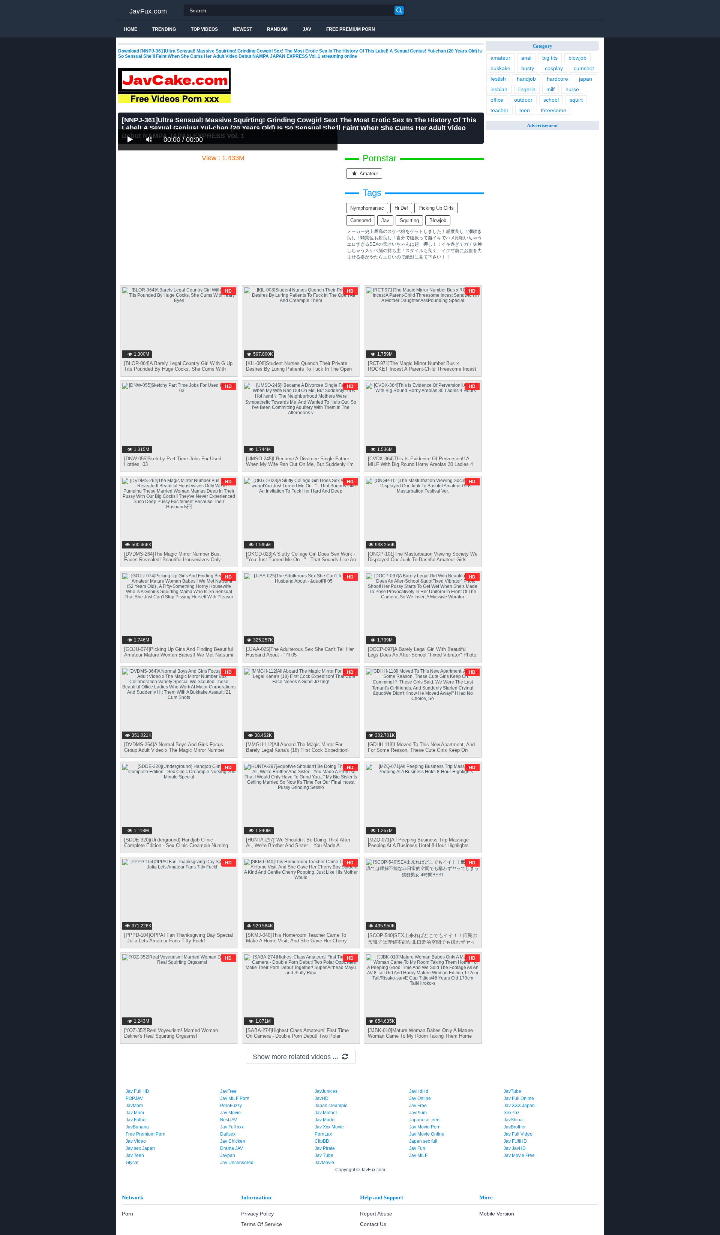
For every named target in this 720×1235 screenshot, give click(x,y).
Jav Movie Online (426, 1134)
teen (524, 110)
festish (498, 79)
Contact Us (373, 1224)
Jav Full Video (518, 1134)
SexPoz (511, 1112)
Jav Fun (417, 1148)
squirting (409, 220)
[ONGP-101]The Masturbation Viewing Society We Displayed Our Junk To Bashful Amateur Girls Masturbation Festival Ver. (422, 559)
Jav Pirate (325, 1148)
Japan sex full (423, 1141)
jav (385, 220)
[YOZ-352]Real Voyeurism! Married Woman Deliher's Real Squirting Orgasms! (171, 1033)
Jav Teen (135, 1155)
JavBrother (515, 1127)
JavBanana (137, 1127)
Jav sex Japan (140, 1148)
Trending (164, 29)
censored (360, 220)
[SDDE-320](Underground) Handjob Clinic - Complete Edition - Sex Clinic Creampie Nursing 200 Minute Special (176, 845)
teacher (499, 110)
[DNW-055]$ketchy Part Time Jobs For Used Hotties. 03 (172, 461)
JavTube (512, 1091)
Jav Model (325, 1119)
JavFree (228, 1091)
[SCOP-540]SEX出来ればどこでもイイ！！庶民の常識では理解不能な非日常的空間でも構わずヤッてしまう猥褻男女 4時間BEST (422, 942)
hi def (401, 208)
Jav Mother (326, 1112)
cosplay (554, 68)
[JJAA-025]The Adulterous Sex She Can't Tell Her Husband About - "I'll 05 (300, 652)
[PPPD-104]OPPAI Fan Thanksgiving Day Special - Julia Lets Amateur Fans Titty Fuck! (178, 938)
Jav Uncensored (237, 1162)
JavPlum (418, 1112)
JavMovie (324, 1162)
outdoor (523, 100)
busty (527, 68)
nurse (572, 89)
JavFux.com (148, 11)
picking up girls (436, 208)
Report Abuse (376, 1214)
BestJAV (228, 1119)
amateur (368, 173)
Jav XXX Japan (519, 1105)
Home (130, 29)
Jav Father (136, 1119)
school (551, 100)
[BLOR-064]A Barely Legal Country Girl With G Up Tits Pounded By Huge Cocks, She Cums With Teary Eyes (178, 369)
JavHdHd (418, 1091)
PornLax (323, 1134)
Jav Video (136, 1141)
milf (550, 89)
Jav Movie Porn (425, 1127)
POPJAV (134, 1098)
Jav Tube (324, 1155)
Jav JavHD (515, 1148)
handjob (526, 79)
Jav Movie (230, 1112)
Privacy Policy (257, 1214)
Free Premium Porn (350, 29)
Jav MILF (418, 1155)
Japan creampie (331, 1105)
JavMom (134, 1105)
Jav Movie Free (519, 1155)
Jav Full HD (137, 1091)
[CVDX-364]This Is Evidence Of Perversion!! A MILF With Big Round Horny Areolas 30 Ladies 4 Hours (420, 464)
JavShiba (513, 1119)
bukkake (500, 68)
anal (526, 58)
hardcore (557, 79)
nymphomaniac (367, 208)
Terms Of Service (261, 1224)
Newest (242, 29)
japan (585, 79)
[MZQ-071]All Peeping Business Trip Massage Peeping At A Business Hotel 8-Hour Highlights (418, 842)
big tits (550, 58)
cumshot (584, 68)
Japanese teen (424, 1119)
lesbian (498, 89)
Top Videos (204, 29)
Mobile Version (496, 1214)
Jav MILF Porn (234, 1098)
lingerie (527, 89)
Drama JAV (231, 1148)
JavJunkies (326, 1091)
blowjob (437, 220)
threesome (553, 110)
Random (277, 29)
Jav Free (418, 1105)
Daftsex (228, 1134)
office (496, 100)
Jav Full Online (519, 1098)
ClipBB (322, 1141)
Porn (127, 1214)
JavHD (321, 1098)
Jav (307, 29)
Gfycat (132, 1162)
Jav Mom (135, 1112)
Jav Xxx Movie (329, 1127)
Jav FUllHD (515, 1141)
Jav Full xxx (232, 1127)
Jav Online (420, 1098)
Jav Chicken (232, 1141)
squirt (576, 100)
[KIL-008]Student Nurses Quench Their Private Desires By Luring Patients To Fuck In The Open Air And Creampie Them (299, 369)
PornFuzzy (231, 1105)
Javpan (227, 1155)
